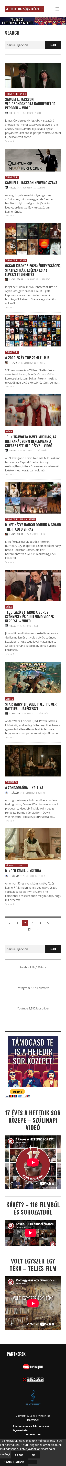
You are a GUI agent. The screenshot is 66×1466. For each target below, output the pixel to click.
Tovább (8, 141)
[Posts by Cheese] (6, 113)
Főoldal (9, 865)
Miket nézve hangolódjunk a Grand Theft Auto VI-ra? (33, 526)
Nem (33, 1454)
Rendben (19, 1454)
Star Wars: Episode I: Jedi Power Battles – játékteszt (31, 706)
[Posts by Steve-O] (6, 362)
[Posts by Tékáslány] (6, 792)
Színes (23, 94)
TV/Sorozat (21, 865)
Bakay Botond (16, 279)
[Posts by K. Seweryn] (6, 713)
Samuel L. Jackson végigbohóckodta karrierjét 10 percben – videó (30, 103)
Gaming (23, 519)
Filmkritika (11, 782)
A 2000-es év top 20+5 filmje (27, 357)
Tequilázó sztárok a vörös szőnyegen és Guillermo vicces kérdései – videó (29, 616)
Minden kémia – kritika (23, 871)
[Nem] (32, 1462)
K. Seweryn (14, 713)
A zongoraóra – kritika (24, 787)
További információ (14, 1462)
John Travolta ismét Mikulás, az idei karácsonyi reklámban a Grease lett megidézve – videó (31, 441)
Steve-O (13, 362)
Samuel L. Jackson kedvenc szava (31, 182)
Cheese (12, 113)
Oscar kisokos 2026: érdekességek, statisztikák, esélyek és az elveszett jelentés (33, 269)
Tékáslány (14, 792)
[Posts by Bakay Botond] (6, 279)
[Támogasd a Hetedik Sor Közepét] (33, 21)
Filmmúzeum (12, 94)
